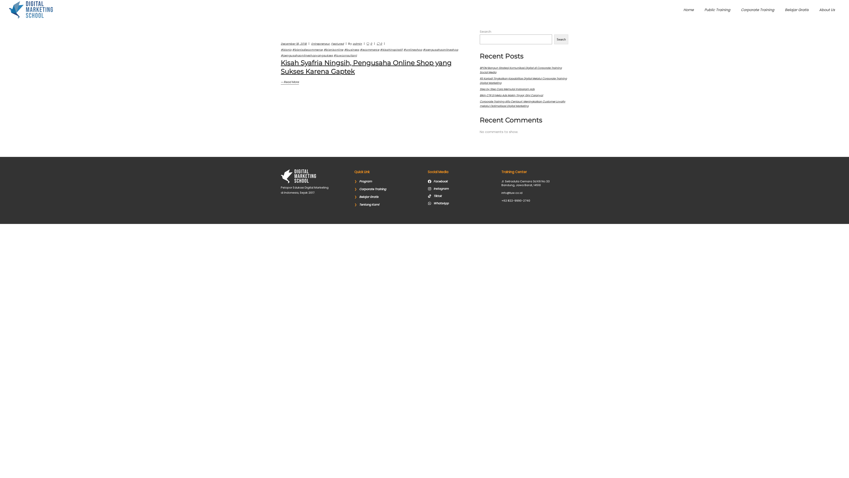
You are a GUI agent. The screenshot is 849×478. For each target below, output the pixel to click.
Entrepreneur (320, 44)
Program (365, 181)
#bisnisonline (333, 50)
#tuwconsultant (345, 55)
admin (357, 44)
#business (351, 50)
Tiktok (438, 196)
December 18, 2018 (294, 44)
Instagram (441, 189)
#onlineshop (412, 50)
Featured (337, 44)
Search (485, 31)
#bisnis (286, 50)
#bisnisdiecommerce (307, 50)
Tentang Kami (369, 204)
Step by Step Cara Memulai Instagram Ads (507, 89)
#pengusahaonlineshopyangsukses (307, 55)
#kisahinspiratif (391, 50)
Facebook (441, 181)
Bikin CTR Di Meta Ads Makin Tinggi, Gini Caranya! (511, 95)
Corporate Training (372, 189)
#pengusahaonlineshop (440, 50)
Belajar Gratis (369, 197)
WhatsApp (441, 203)
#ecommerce (369, 50)
